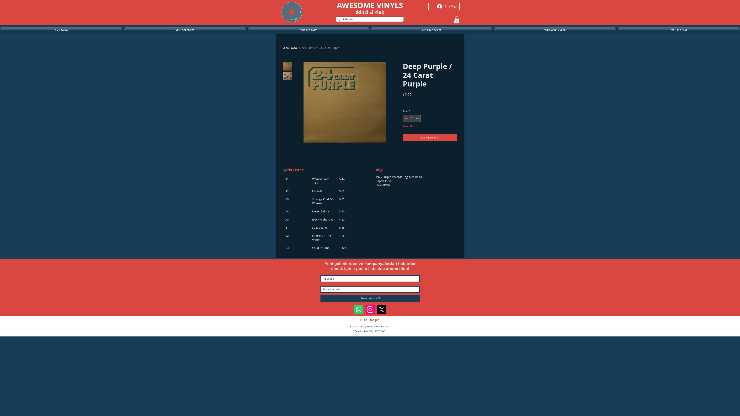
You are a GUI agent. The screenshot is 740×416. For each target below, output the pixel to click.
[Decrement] (405, 118)
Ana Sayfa (290, 47)
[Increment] (417, 118)
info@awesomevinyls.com (375, 326)
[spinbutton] (411, 118)
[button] (457, 19)
